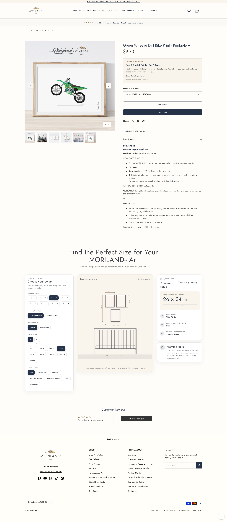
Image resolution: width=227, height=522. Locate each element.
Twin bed (55, 372)
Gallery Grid (37, 315)
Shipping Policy (184, 510)
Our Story (132, 454)
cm (37, 339)
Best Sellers (94, 459)
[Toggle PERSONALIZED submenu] (103, 10)
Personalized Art (96, 473)
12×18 (32, 354)
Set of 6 (44, 304)
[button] (197, 11)
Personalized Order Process (140, 477)
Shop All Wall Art (96, 454)
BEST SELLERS (128, 10)
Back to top (112, 439)
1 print (32, 298)
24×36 (32, 360)
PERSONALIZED (94, 10)
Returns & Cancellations (138, 486)
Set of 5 (33, 304)
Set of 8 (55, 304)
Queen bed (34, 384)
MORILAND (127, 131)
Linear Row (53, 315)
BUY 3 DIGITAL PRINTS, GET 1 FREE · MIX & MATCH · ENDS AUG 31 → (113, 1)
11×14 (51, 348)
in (30, 339)
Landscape (44, 327)
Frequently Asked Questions (140, 463)
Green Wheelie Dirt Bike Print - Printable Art (46, 31)
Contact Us (132, 491)
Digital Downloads (97, 482)
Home (27, 31)
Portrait (32, 327)
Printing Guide (134, 473)
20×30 (62, 354)
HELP (153, 10)
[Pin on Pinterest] (143, 121)
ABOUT (141, 10)
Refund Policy (197, 510)
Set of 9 (66, 304)
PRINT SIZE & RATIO (131, 88)
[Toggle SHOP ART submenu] (82, 10)
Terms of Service (169, 510)
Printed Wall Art (96, 486)
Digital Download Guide (138, 468)
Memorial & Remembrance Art (102, 477)
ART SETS (111, 10)
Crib (31, 372)
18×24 (51, 354)
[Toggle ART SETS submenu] (117, 10)
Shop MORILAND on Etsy (51, 471)
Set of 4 (65, 298)
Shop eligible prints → (135, 76)
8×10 (42, 348)
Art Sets (92, 468)
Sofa (67, 378)
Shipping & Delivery (137, 482)
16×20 (41, 354)
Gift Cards (93, 491)
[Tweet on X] (132, 121)
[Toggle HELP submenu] (157, 10)
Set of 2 (43, 298)
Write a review (136, 418)
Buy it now (162, 112)
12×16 (61, 348)
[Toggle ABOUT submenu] (146, 10)
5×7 (31, 348)
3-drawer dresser (36, 378)
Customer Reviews (136, 459)
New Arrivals (94, 463)
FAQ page (174, 181)
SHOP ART (76, 10)
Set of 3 (54, 298)
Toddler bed (42, 372)
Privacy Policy (155, 510)
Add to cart (162, 104)
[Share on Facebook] (138, 121)
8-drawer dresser (53, 378)
